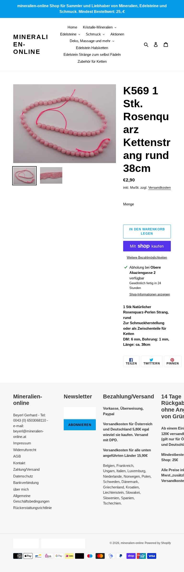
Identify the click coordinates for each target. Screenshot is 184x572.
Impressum (22, 443)
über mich (21, 489)
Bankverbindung (26, 483)
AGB (17, 456)
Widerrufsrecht (24, 450)
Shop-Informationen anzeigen (149, 294)
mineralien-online (30, 44)
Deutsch (25, 543)
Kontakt (19, 463)
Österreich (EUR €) (62, 543)
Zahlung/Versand (26, 469)
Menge (128, 204)
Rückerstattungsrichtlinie (32, 508)
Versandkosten (159, 187)
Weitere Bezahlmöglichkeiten (147, 257)
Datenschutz (23, 476)
